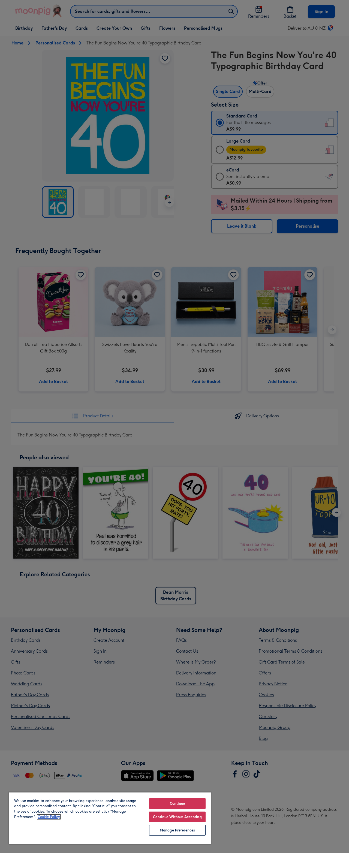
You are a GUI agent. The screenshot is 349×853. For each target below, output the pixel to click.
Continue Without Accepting (177, 817)
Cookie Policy (49, 817)
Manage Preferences (177, 830)
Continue (177, 803)
